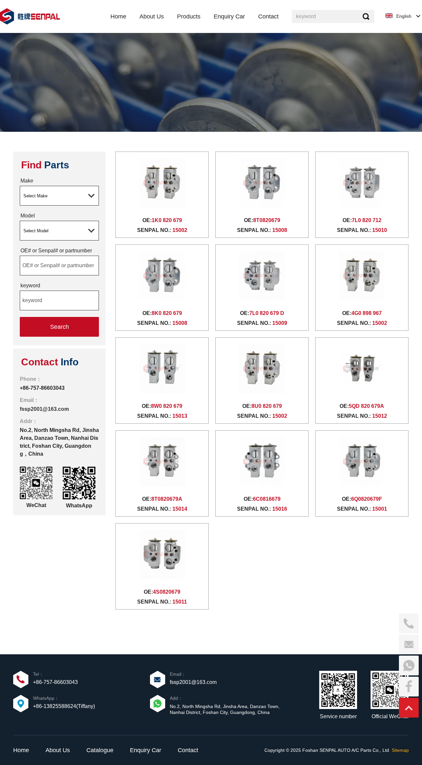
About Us (57, 750)
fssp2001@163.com (44, 409)
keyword (30, 285)
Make (26, 181)
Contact (188, 750)
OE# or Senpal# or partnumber (56, 250)
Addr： (29, 421)
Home (21, 750)
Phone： (31, 379)
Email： (29, 400)
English (403, 16)
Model (27, 215)
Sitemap (400, 750)
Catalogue (99, 750)
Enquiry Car (145, 750)
